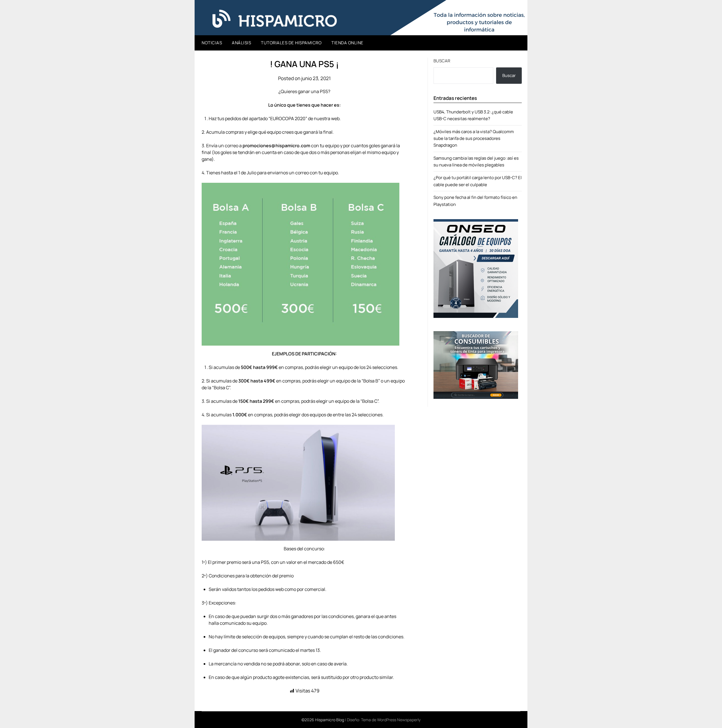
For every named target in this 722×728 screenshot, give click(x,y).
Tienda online (347, 43)
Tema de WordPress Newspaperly (391, 719)
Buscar (441, 61)
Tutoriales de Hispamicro (291, 43)
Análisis (241, 43)
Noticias (212, 43)
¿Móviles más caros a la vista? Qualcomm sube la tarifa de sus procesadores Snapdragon (473, 138)
